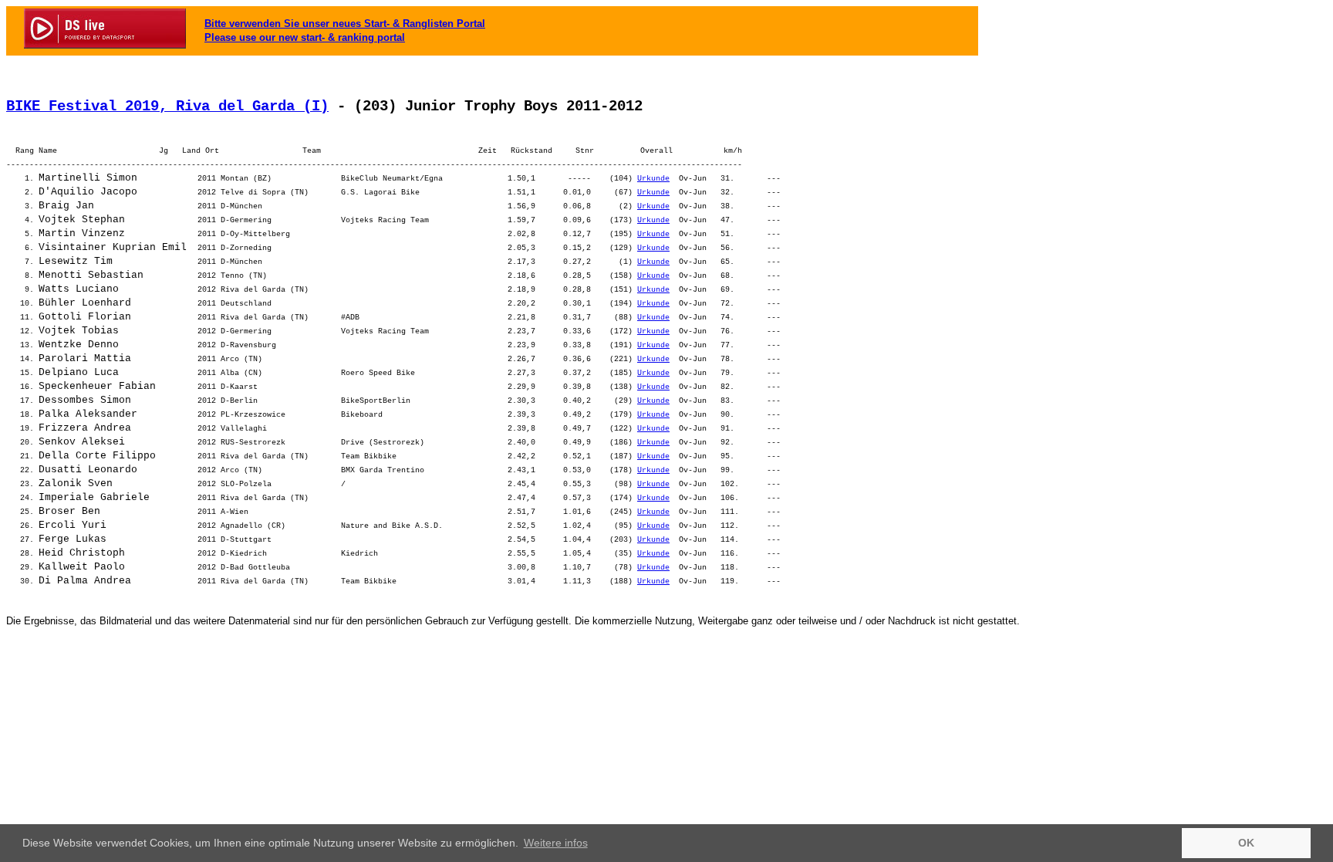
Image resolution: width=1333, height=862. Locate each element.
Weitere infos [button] (556, 843)
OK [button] (1246, 843)
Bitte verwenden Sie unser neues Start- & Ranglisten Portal (344, 23)
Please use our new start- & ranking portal (304, 37)
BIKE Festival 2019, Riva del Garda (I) (167, 106)
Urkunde (653, 178)
